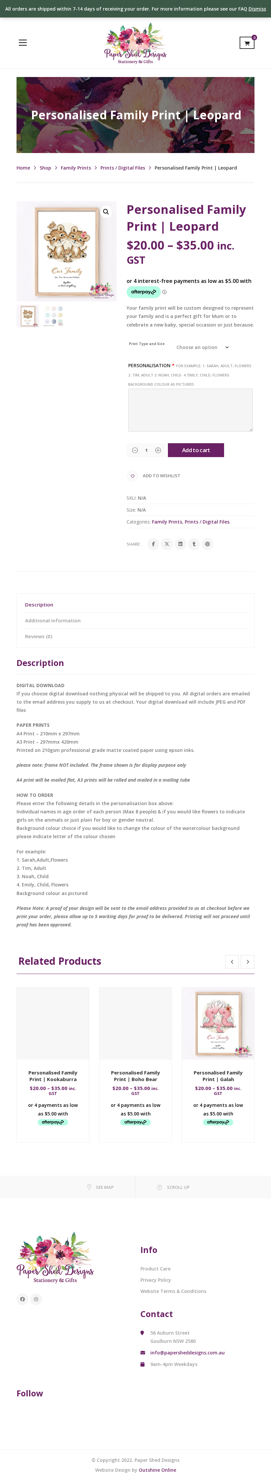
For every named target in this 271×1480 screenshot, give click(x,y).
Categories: (139, 522)
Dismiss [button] (257, 9)
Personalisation (190, 374)
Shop (45, 168)
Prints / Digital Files (122, 168)
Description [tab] (39, 604)
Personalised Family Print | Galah (218, 1075)
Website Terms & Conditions (173, 1291)
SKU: (131, 498)
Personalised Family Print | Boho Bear (135, 1075)
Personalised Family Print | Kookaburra (52, 1075)
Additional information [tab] (53, 620)
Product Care (155, 1269)
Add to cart (196, 450)
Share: (134, 544)
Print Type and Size (147, 343)
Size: (131, 510)
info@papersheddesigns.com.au (187, 1352)
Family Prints (76, 168)
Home (23, 168)
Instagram (36, 1299)
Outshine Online (157, 1470)
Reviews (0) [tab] (38, 636)
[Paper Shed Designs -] (135, 42)
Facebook (22, 1299)
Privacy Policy (155, 1280)
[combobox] (190, 316)
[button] (106, 212)
